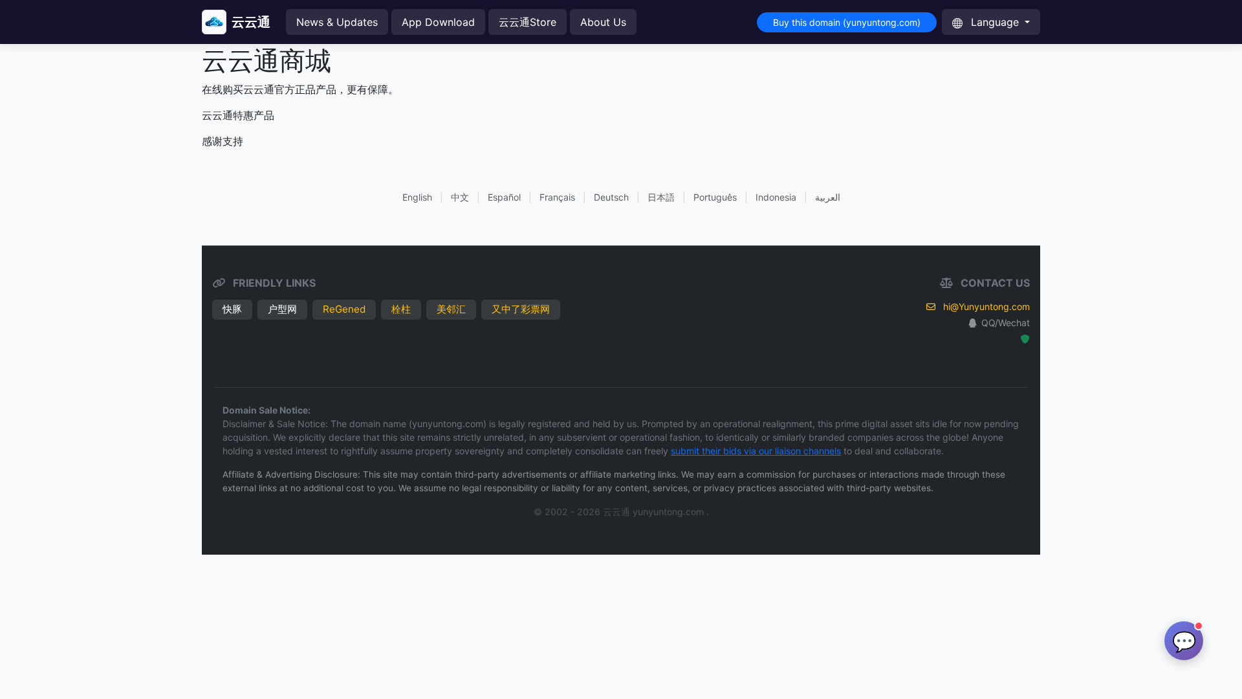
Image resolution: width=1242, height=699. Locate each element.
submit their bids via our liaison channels (756, 450)
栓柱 (401, 309)
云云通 (251, 22)
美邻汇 (451, 309)
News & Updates (337, 22)
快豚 (232, 309)
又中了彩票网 (521, 309)
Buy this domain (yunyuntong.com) (847, 22)
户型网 (282, 309)
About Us (603, 22)
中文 (460, 197)
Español (504, 197)
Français (557, 197)
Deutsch (611, 197)
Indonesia (776, 197)
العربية (827, 197)
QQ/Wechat (1005, 322)
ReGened (344, 309)
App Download (438, 22)
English (417, 197)
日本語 (661, 197)
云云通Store (527, 22)
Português (715, 197)
